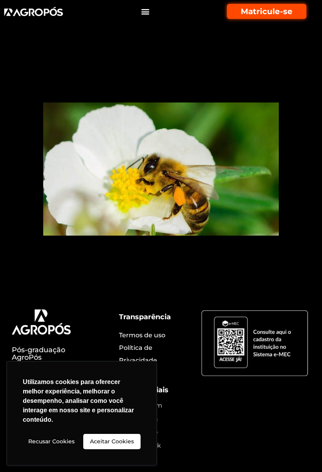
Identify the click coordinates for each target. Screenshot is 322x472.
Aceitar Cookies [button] (112, 441)
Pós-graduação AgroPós (38, 354)
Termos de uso (142, 335)
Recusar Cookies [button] (51, 441)
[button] (145, 11)
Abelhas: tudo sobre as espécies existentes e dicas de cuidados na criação (150, 73)
